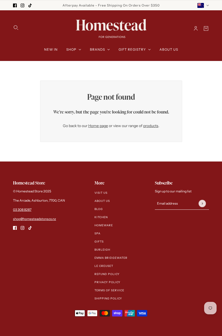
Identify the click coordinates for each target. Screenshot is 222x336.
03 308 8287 (22, 210)
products (150, 125)
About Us (102, 201)
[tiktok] (30, 5)
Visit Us (100, 193)
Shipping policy (108, 298)
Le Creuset (103, 266)
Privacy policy (107, 282)
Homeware (103, 225)
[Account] (196, 28)
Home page (98, 125)
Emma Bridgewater (111, 258)
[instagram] (22, 5)
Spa (97, 233)
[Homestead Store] (111, 28)
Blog (98, 209)
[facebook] (15, 5)
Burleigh (102, 249)
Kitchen (101, 217)
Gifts (99, 241)
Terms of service (109, 290)
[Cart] (206, 28)
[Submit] (202, 203)
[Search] (16, 28)
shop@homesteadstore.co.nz (34, 219)
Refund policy (107, 274)
